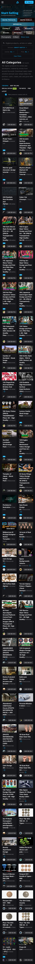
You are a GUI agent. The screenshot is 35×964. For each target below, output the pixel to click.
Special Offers (9, 88)
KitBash (16, 37)
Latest (4, 91)
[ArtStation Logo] (17, 2)
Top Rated (22, 88)
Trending (5, 85)
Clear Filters (17, 56)
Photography (6, 37)
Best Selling (14, 85)
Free (29, 88)
